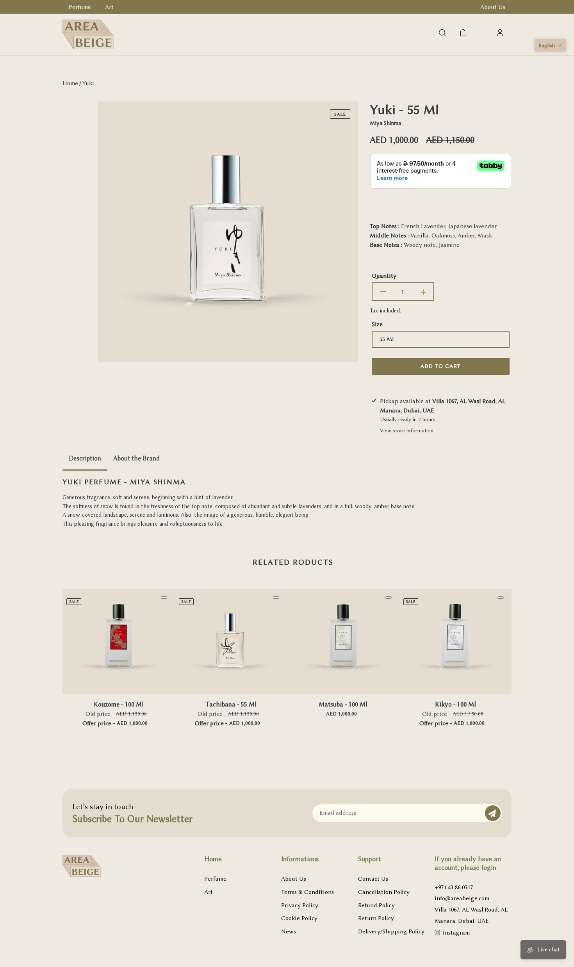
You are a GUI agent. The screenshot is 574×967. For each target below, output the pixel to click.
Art (208, 892)
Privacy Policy (299, 905)
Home (70, 83)
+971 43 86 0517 (454, 887)
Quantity (384, 275)
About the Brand (136, 458)
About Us (293, 878)
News (288, 931)
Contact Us (373, 878)
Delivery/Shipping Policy (391, 931)
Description (85, 458)
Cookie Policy (299, 918)
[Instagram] (437, 933)
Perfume (215, 878)
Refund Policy (376, 905)
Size (377, 324)
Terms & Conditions (307, 892)
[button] (550, 45)
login (488, 867)
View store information (406, 430)
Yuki (88, 83)
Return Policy (376, 918)
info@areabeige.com (462, 898)
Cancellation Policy (384, 892)
